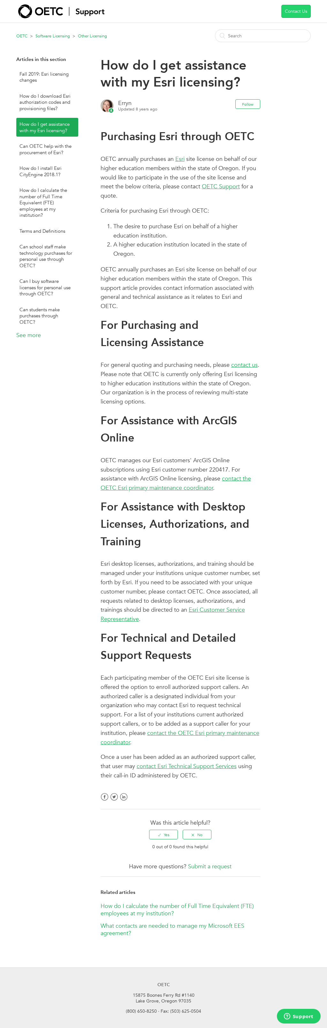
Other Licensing (92, 36)
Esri (180, 159)
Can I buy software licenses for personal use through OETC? (45, 287)
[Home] (61, 16)
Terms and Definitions (42, 231)
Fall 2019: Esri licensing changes (44, 77)
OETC (21, 36)
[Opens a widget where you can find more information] (299, 1017)
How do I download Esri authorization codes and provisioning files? (45, 102)
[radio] (163, 834)
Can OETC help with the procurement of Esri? (45, 149)
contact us (244, 364)
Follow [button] (248, 104)
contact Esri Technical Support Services (187, 766)
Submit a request (210, 866)
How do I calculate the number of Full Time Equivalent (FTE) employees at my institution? (43, 202)
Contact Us (296, 11)
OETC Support (221, 186)
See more (28, 335)
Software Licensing (52, 36)
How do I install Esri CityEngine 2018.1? (40, 171)
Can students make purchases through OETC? (39, 315)
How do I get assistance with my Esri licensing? (44, 127)
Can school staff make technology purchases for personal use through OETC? (45, 256)
